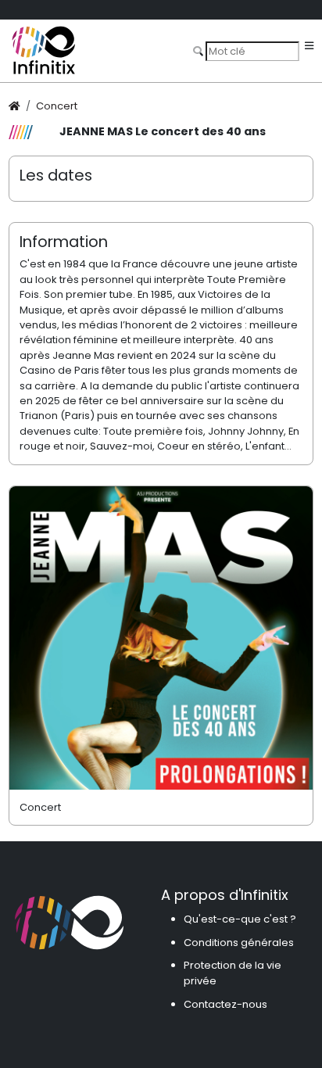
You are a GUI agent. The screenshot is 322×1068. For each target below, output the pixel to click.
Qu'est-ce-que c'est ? (240, 919)
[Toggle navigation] (309, 46)
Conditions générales (239, 942)
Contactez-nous (225, 1004)
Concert (56, 106)
